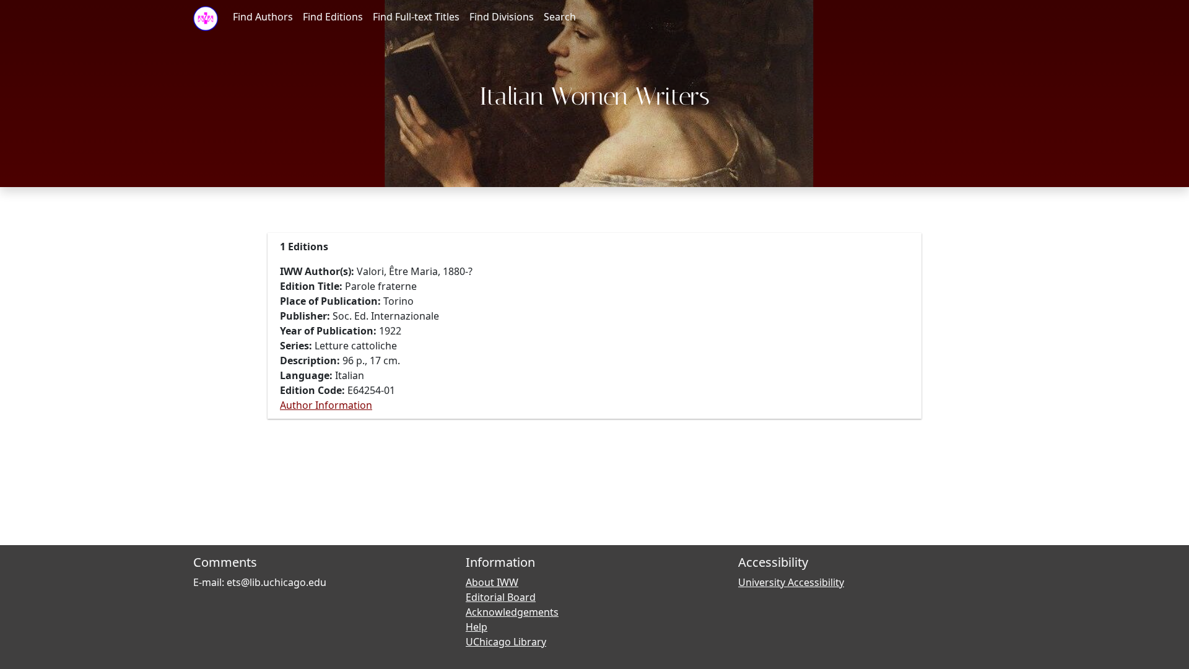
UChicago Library (506, 642)
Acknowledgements (512, 612)
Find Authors (263, 17)
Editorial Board (501, 597)
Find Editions (333, 17)
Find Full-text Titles (416, 17)
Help (476, 627)
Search (560, 17)
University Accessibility (791, 582)
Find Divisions (501, 17)
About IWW (492, 582)
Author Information (326, 405)
